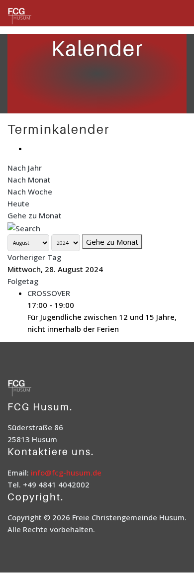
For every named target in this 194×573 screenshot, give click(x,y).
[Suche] (23, 227)
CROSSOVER (48, 293)
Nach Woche (29, 191)
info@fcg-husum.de (66, 473)
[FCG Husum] (32, 16)
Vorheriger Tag (34, 257)
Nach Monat (29, 180)
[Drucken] (30, 148)
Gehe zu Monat (34, 215)
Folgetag (22, 281)
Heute (18, 203)
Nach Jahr (24, 168)
